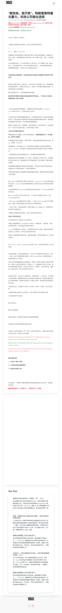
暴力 (25, 20)
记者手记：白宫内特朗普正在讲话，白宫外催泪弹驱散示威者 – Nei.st (31, 554)
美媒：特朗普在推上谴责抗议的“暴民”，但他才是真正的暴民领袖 (31, 517)
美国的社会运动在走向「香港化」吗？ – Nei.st (28, 498)
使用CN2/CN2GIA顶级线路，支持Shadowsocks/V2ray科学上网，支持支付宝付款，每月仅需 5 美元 (31, 24)
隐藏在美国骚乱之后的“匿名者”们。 (25, 535)
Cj (10, 20)
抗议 (35, 20)
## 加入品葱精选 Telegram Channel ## (21, 27)
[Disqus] (31, 422)
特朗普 (31, 20)
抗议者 (28, 20)
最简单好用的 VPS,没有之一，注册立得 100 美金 (24, 388)
